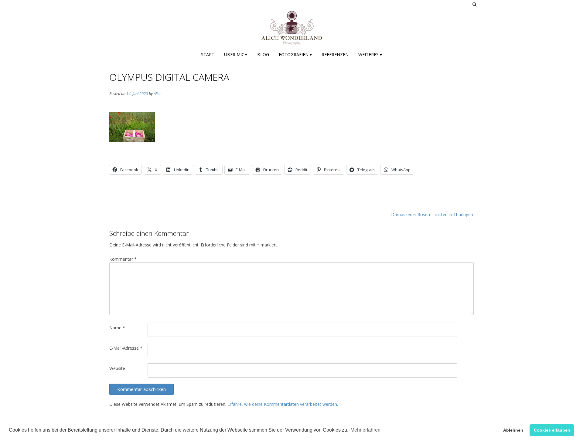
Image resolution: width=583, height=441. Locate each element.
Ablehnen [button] (513, 430)
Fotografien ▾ (295, 54)
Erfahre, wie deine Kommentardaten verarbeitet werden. (282, 404)
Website (117, 368)
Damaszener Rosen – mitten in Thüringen (432, 214)
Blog (263, 54)
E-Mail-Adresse (125, 348)
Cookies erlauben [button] (552, 430)
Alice (157, 93)
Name (117, 328)
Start (207, 54)
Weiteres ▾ (370, 54)
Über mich (235, 54)
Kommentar (123, 259)
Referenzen (335, 54)
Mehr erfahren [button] (365, 430)
